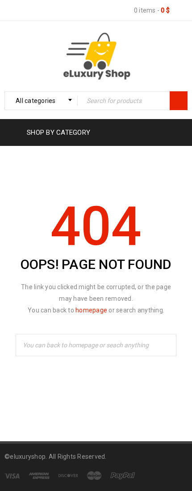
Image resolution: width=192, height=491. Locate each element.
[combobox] (41, 100)
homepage (91, 310)
